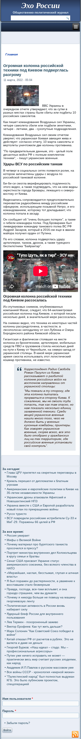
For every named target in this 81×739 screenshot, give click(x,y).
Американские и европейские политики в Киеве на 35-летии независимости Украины (42, 491)
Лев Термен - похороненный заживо (32, 622)
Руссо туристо (17, 513)
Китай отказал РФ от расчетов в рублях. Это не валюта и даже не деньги (40, 641)
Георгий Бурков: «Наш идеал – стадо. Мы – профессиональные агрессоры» (37, 649)
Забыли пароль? (18, 723)
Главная (11, 54)
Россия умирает (18, 535)
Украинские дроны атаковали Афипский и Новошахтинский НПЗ (36, 499)
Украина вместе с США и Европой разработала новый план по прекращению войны (40, 507)
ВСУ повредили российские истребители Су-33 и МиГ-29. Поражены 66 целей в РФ (41, 520)
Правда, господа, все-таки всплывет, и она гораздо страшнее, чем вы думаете (37, 591)
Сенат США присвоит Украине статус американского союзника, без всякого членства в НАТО (41, 564)
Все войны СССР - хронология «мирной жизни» (41, 672)
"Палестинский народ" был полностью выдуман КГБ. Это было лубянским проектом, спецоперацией (40, 680)
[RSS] (75, 734)
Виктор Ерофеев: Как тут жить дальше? (34, 626)
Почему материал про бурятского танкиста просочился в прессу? (37, 546)
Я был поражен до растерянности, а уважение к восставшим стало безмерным (41, 583)
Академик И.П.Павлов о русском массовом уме (40, 667)
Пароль (9, 711)
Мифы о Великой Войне (24, 540)
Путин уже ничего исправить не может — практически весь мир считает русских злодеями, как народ (41, 659)
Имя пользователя (17, 698)
